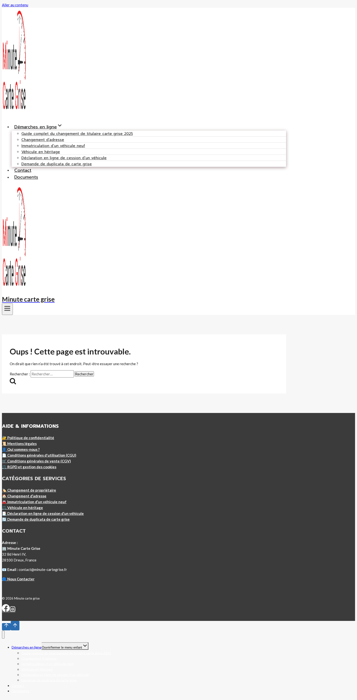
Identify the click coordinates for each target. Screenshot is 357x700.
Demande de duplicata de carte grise (56, 164)
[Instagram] (13, 611)
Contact (22, 170)
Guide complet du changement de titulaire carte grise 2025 (77, 133)
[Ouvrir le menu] (7, 309)
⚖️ (29, 467)
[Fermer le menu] (3, 635)
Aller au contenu (15, 5)
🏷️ (29, 490)
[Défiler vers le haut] (6, 626)
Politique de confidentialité (30, 438)
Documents (26, 177)
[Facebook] (6, 611)
